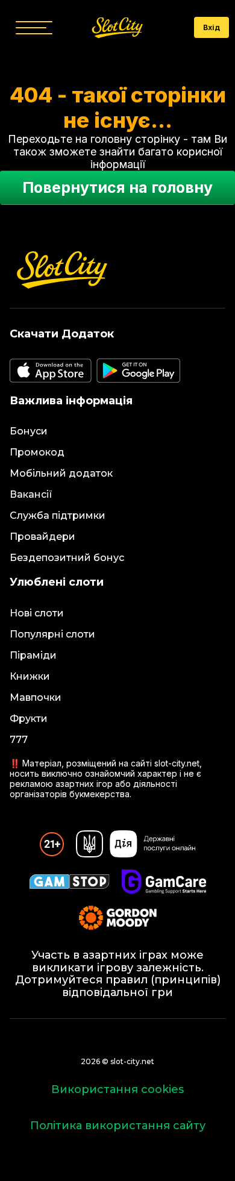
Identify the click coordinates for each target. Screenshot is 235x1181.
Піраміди (33, 655)
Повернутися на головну (117, 187)
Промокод (37, 452)
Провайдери (42, 536)
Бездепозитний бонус (67, 557)
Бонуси (29, 431)
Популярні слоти (52, 634)
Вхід (211, 27)
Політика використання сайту (117, 1125)
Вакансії (31, 494)
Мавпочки (35, 697)
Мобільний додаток (61, 473)
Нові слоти (37, 613)
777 (19, 739)
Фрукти (29, 718)
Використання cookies (117, 1089)
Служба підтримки (57, 515)
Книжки (30, 676)
